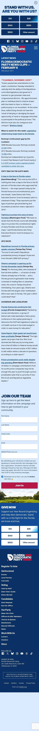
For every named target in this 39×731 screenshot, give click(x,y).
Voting (4, 585)
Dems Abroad (6, 595)
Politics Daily (16, 125)
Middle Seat (23, 687)
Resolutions (6, 623)
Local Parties (6, 578)
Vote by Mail (6, 588)
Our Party (6, 609)
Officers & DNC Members (11, 616)
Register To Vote (9, 566)
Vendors (4, 640)
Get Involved (7, 571)
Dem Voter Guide (8, 592)
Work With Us (8, 633)
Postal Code (5, 434)
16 (27, 157)
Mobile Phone (9, 452)
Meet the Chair (7, 613)
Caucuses (5, 581)
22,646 (4, 148)
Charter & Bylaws (8, 620)
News (3, 629)
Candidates (7, 599)
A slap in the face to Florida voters (16, 176)
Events (4, 575)
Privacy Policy (30, 683)
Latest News (8, 58)
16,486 (4, 154)
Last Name (5, 425)
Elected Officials (8, 626)
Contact (21, 683)
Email (3, 443)
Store (4, 644)
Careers (4, 637)
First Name (5, 416)
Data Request (6, 602)
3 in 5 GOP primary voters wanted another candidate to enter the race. (18, 163)
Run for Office (7, 606)
